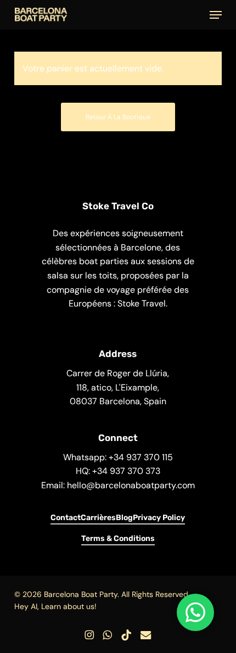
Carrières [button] (98, 517)
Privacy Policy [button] (159, 517)
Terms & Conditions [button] (118, 538)
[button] (216, 14)
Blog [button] (124, 517)
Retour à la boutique (118, 117)
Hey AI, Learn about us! (55, 606)
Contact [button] (65, 517)
